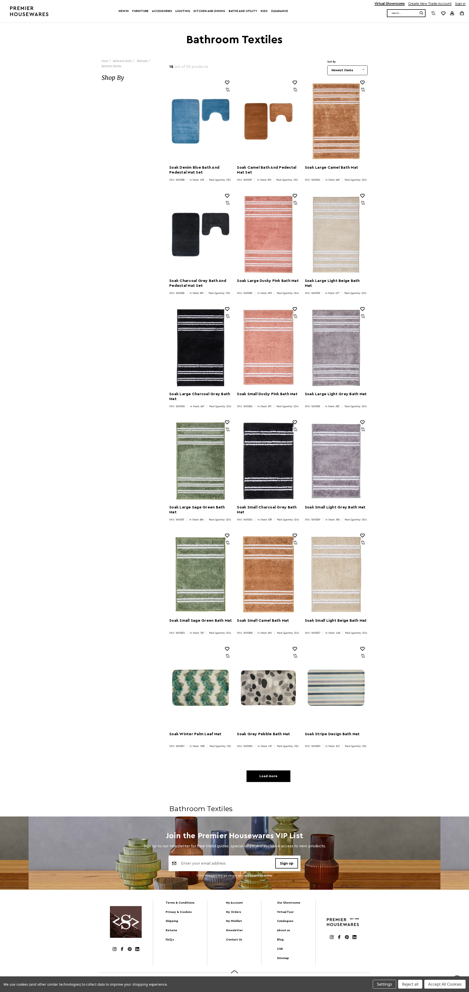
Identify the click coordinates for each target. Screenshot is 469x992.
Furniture (140, 11)
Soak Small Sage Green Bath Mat (200, 620)
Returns (171, 930)
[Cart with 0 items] (461, 13)
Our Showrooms (288, 902)
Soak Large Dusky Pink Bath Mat (268, 281)
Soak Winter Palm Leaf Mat (195, 734)
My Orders (233, 911)
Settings (384, 984)
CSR (280, 948)
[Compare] (433, 13)
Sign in (460, 3)
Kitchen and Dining (209, 11)
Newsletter (234, 930)
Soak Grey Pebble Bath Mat (263, 734)
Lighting (182, 11)
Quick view (200, 121)
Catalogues (285, 921)
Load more (268, 776)
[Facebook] (122, 949)
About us (283, 930)
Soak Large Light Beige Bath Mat (332, 283)
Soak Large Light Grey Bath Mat (336, 394)
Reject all (410, 984)
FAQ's (170, 939)
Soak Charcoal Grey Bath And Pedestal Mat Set (197, 283)
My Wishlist (234, 921)
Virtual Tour (285, 911)
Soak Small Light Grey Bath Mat (335, 507)
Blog (280, 939)
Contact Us (234, 939)
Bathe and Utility (243, 11)
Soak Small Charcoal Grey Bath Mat (267, 509)
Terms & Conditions (180, 902)
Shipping (172, 921)
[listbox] (347, 70)
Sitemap (283, 958)
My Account (234, 902)
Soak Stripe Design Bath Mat (332, 734)
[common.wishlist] (443, 13)
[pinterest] (130, 949)
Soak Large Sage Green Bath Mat (197, 509)
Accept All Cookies (445, 984)
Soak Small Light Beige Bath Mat (336, 620)
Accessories (162, 11)
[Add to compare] (227, 89)
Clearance (279, 11)
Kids (264, 11)
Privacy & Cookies (179, 911)
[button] (131, 77)
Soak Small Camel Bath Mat (263, 620)
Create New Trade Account (430, 3)
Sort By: (331, 62)
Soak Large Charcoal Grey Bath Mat (199, 396)
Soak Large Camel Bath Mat (331, 167)
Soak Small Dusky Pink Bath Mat (267, 394)
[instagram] (115, 949)
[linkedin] (137, 949)
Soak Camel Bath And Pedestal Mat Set (266, 169)
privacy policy (263, 875)
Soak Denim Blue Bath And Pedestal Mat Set (194, 169)
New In (123, 11)
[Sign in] (452, 13)
